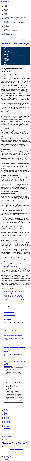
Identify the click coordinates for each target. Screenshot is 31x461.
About (5, 13)
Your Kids (12, 17)
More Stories (18, 400)
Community (6, 408)
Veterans (6, 27)
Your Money (24, 17)
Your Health (6, 17)
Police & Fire (18, 19)
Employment (12, 19)
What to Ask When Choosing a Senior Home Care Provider (14, 380)
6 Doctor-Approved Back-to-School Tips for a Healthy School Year (13, 386)
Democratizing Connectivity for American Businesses (12, 377)
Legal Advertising (8, 30)
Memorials (14, 30)
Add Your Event (8, 366)
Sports (5, 25)
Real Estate (6, 23)
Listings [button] (5, 29)
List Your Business (8, 34)
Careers (5, 10)
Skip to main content (5, 1)
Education (6, 19)
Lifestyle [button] (6, 21)
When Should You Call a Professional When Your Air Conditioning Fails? (14, 395)
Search (5, 39)
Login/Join (6, 36)
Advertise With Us (8, 435)
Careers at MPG (7, 438)
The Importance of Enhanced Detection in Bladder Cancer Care (14, 398)
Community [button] (6, 18)
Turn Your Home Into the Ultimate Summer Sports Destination (13, 383)
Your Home (17, 17)
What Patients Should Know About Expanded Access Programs (13, 370)
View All (6, 364)
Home (5, 14)
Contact (5, 11)
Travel (23, 22)
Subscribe (6, 9)
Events (5, 31)
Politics (20, 22)
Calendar (6, 6)
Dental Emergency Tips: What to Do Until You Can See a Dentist (13, 392)
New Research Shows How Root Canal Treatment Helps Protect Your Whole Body (14, 373)
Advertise (6, 7)
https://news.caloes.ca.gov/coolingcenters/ (10, 266)
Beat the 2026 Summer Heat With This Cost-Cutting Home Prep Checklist (14, 389)
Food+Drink (7, 26)
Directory (6, 5)
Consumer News (14, 22)
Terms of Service (8, 436)
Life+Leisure (7, 22)
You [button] (5, 15)
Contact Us (6, 434)
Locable (12, 449)
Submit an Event (8, 33)
